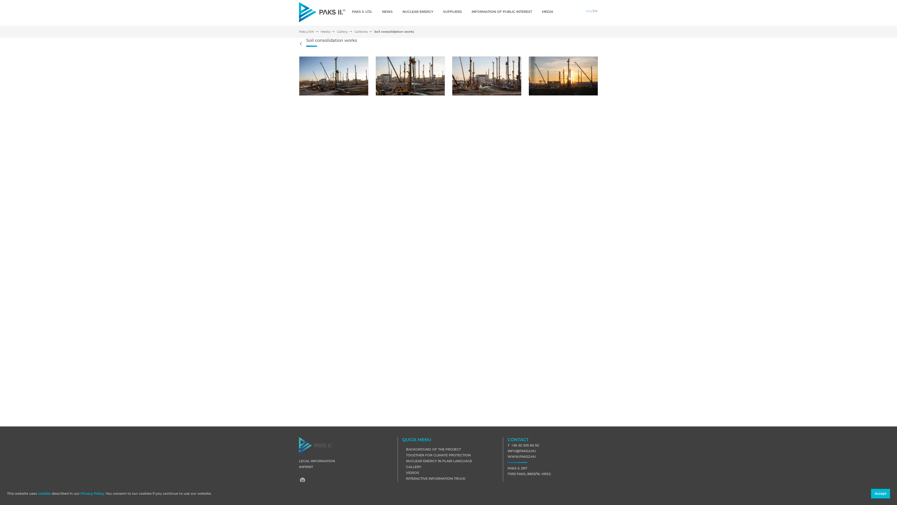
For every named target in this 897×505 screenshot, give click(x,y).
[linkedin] (302, 480)
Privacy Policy (92, 493)
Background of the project (433, 449)
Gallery (413, 467)
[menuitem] (364, 12)
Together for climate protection (438, 455)
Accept (880, 493)
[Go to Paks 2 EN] (322, 12)
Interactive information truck (435, 478)
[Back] (302, 44)
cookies (45, 493)
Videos (412, 473)
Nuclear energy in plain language (439, 461)
